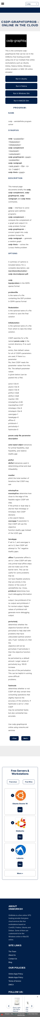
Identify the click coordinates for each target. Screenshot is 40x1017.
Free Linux (13, 782)
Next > (25, 738)
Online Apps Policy (16, 974)
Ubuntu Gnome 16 (20, 804)
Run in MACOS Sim (21, 101)
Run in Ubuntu (21, 79)
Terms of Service (15, 981)
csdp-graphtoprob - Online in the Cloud (20, 23)
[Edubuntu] (21, 822)
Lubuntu (20, 858)
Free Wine (28, 782)
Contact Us (13, 959)
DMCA (11, 985)
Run (20, 809)
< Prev (14, 738)
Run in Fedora (21, 86)
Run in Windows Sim (21, 93)
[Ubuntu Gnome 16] (21, 795)
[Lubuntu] (21, 850)
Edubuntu (20, 831)
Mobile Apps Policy (16, 977)
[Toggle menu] (2, 3)
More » (20, 873)
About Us (12, 955)
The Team (12, 951)
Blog (10, 962)
